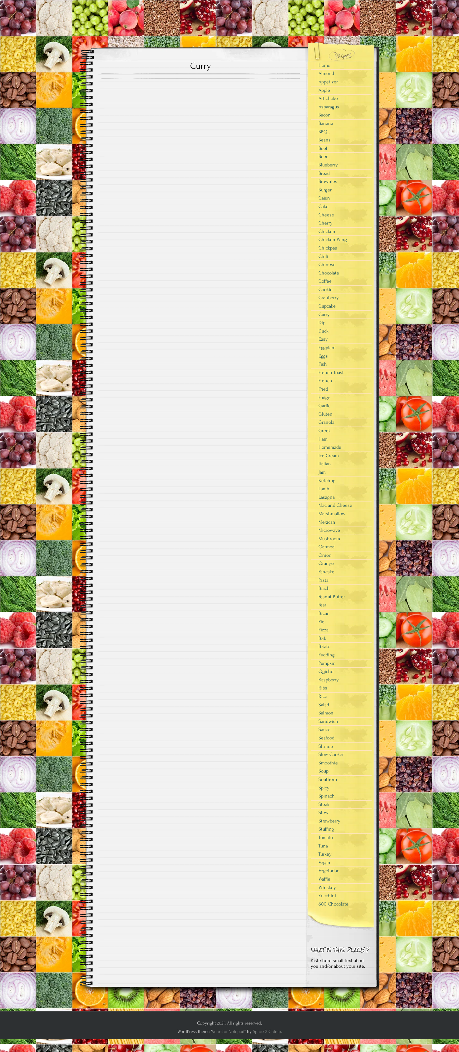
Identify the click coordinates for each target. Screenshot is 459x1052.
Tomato (325, 837)
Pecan (324, 613)
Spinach (326, 796)
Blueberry (328, 165)
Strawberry (329, 821)
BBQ (322, 132)
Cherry (325, 223)
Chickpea (327, 248)
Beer (323, 156)
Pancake (326, 572)
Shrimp (325, 746)
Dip (321, 322)
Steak (323, 804)
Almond (326, 73)
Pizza (323, 630)
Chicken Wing (332, 239)
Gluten (325, 414)
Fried (323, 389)
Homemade (329, 447)
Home (324, 65)
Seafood (326, 738)
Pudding (326, 655)
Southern (327, 779)
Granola (326, 422)
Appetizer (328, 82)
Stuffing (326, 829)
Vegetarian (329, 870)
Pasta (323, 580)
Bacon (324, 115)
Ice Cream (328, 455)
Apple (324, 90)
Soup (323, 771)
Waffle (324, 879)
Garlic (324, 405)
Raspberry (328, 680)
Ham (323, 439)
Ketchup (326, 480)
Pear (322, 605)
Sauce (324, 729)
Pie (321, 622)
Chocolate (328, 273)
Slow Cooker (331, 754)
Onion (325, 555)
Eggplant (327, 347)
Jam (322, 472)
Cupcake (327, 306)
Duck (323, 331)
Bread (324, 173)
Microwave (329, 530)
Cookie (325, 289)
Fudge (324, 397)
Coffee (325, 281)
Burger (325, 190)
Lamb (323, 488)
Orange (326, 563)
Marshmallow (331, 513)
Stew (323, 812)
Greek (324, 430)
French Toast (331, 372)
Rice (322, 696)
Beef (322, 148)
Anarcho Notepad (227, 1031)
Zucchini (327, 895)
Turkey (325, 854)
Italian (324, 464)
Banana (325, 123)
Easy (323, 339)
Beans (324, 140)
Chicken (326, 231)
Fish (322, 364)
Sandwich (328, 721)
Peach (324, 588)
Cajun (324, 198)
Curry (324, 314)
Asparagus (328, 107)
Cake (323, 206)
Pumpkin (327, 663)
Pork (322, 638)
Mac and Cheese (335, 505)
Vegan (324, 862)
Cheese (326, 215)
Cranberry (328, 297)
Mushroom (329, 538)
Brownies (327, 181)
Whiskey (327, 887)
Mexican (326, 522)
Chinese (327, 264)
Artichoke (328, 98)
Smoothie (328, 763)
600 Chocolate (333, 904)
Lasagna (326, 497)
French (325, 380)
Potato (324, 646)
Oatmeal (327, 547)
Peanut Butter (331, 597)
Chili (323, 256)
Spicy (323, 788)
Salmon (325, 713)
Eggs (323, 356)
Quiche (325, 671)
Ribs (322, 688)
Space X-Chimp (267, 1031)
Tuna (323, 846)
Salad (323, 705)
